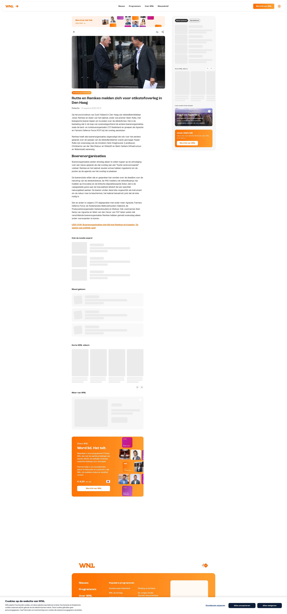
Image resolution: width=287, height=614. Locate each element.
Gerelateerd (194, 20)
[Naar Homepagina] (11, 6)
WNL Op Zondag (116, 593)
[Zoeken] (248, 6)
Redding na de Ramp (146, 588)
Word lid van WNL (264, 6)
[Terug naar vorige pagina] (74, 32)
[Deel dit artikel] (163, 32)
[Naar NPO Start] (204, 565)
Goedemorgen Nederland (81, 93)
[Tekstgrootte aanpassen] (157, 32)
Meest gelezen (181, 20)
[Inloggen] (279, 6)
